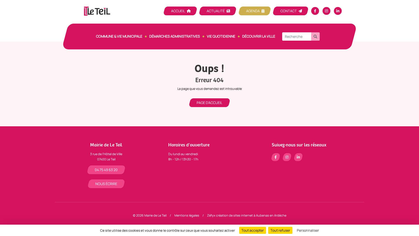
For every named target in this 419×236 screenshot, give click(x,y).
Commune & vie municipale (119, 36)
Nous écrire (106, 183)
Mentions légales (186, 215)
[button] (315, 36)
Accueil (178, 11)
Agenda (253, 11)
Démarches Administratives (174, 36)
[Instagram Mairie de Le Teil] (326, 11)
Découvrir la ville (258, 36)
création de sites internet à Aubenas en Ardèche (251, 215)
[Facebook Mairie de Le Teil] (315, 11)
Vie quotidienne (221, 36)
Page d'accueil (209, 102)
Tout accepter (252, 230)
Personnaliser (308, 230)
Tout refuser (280, 230)
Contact (288, 11)
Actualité (216, 11)
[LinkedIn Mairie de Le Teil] (338, 11)
